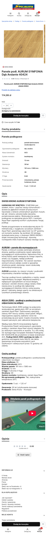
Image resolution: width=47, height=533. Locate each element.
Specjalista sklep (7, 21)
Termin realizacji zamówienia (12, 506)
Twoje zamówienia (8, 520)
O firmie (4, 475)
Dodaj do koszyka (20, 115)
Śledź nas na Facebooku (11, 486)
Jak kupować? (7, 498)
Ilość (3, 102)
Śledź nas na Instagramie (11, 488)
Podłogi (17, 21)
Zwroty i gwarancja (8, 502)
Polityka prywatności (9, 511)
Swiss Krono (40, 21)
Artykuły (5, 480)
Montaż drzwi (6, 478)
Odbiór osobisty (7, 500)
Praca (4, 482)
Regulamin (5, 509)
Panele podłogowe (27, 21)
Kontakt (4, 484)
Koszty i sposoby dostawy (11, 504)
